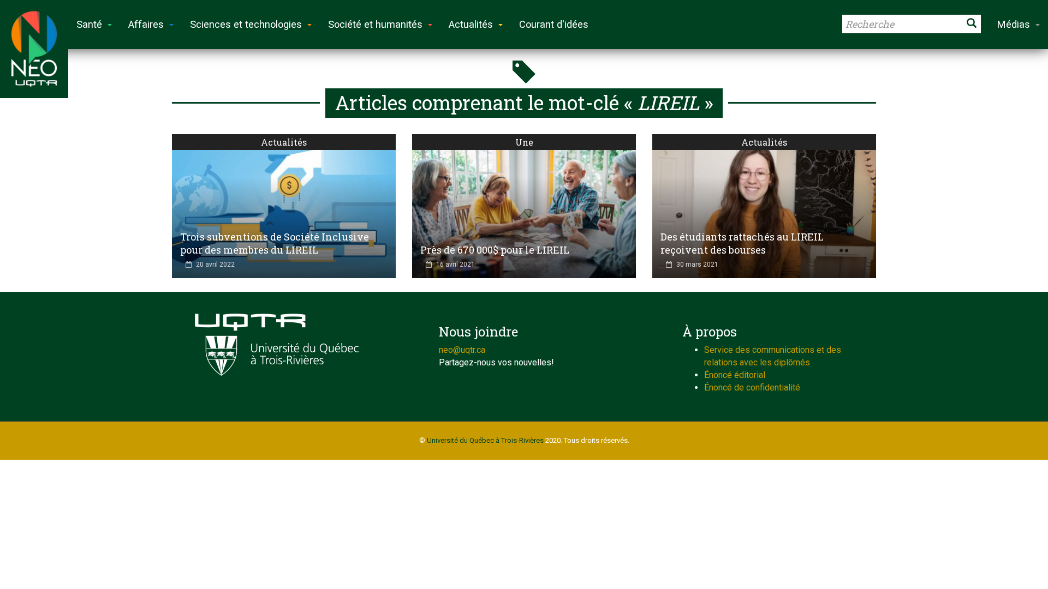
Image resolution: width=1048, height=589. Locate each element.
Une (524, 142)
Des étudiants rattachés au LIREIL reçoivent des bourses (742, 243)
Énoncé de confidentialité (752, 387)
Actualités (284, 142)
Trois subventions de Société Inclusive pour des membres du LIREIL (274, 243)
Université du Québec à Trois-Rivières (485, 440)
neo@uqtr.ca (462, 350)
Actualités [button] (471, 24)
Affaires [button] (146, 24)
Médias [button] (1013, 24)
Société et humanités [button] (375, 24)
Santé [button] (89, 24)
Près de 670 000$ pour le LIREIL (494, 249)
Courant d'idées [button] (553, 24)
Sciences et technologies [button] (246, 24)
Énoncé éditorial (734, 375)
